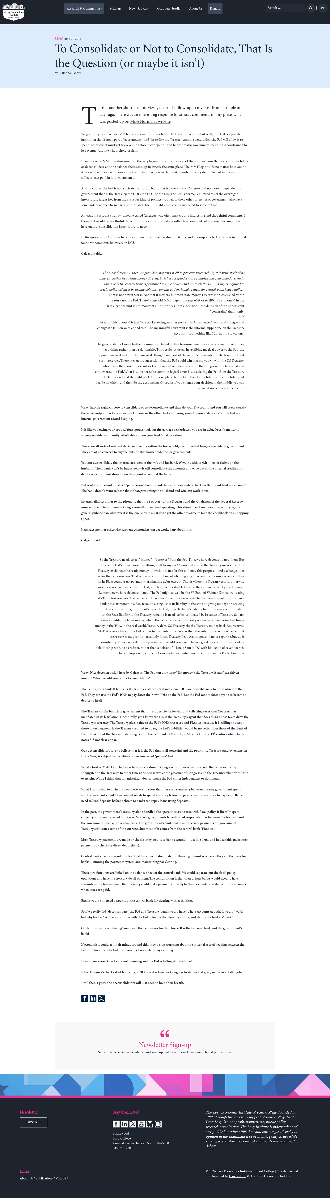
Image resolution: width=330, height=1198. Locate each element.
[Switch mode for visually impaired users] (323, 8)
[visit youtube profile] (141, 1125)
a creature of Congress (184, 188)
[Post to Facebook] (84, 999)
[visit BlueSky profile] (149, 1125)
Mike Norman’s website (150, 121)
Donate (215, 9)
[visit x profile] (132, 1125)
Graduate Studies (169, 9)
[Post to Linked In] (93, 999)
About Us (195, 9)
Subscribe (33, 1122)
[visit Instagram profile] (158, 1125)
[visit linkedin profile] (124, 1125)
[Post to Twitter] (101, 999)
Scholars (115, 9)
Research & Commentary (84, 9)
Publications (44, 1178)
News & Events (139, 9)
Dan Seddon (237, 1176)
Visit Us (61, 1178)
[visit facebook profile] (116, 1125)
